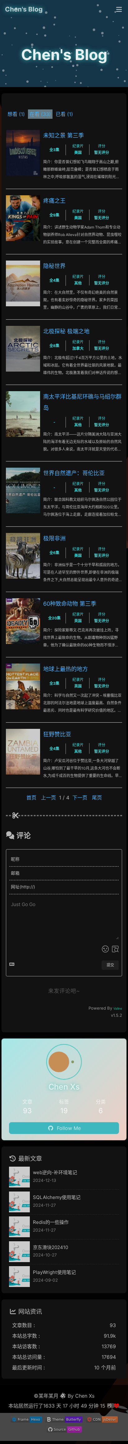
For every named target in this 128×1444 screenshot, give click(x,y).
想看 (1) (16, 114)
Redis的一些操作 (51, 1222)
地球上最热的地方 (65, 669)
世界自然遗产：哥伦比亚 (74, 473)
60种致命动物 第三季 (69, 603)
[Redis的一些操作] (19, 1226)
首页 (31, 797)
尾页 (97, 797)
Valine (117, 1008)
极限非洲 (54, 538)
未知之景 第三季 (63, 135)
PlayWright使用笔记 (54, 1272)
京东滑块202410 (50, 1247)
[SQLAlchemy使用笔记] (19, 1202)
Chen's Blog (24, 9)
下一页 (79, 797)
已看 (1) (64, 114)
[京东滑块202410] (19, 1251)
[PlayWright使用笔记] (19, 1276)
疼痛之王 (54, 200)
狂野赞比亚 (57, 734)
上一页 (48, 797)
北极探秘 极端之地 (66, 331)
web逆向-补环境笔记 (55, 1172)
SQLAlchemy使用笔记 (56, 1197)
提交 (110, 965)
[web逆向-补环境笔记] (19, 1177)
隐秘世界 (54, 266)
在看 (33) (40, 114)
